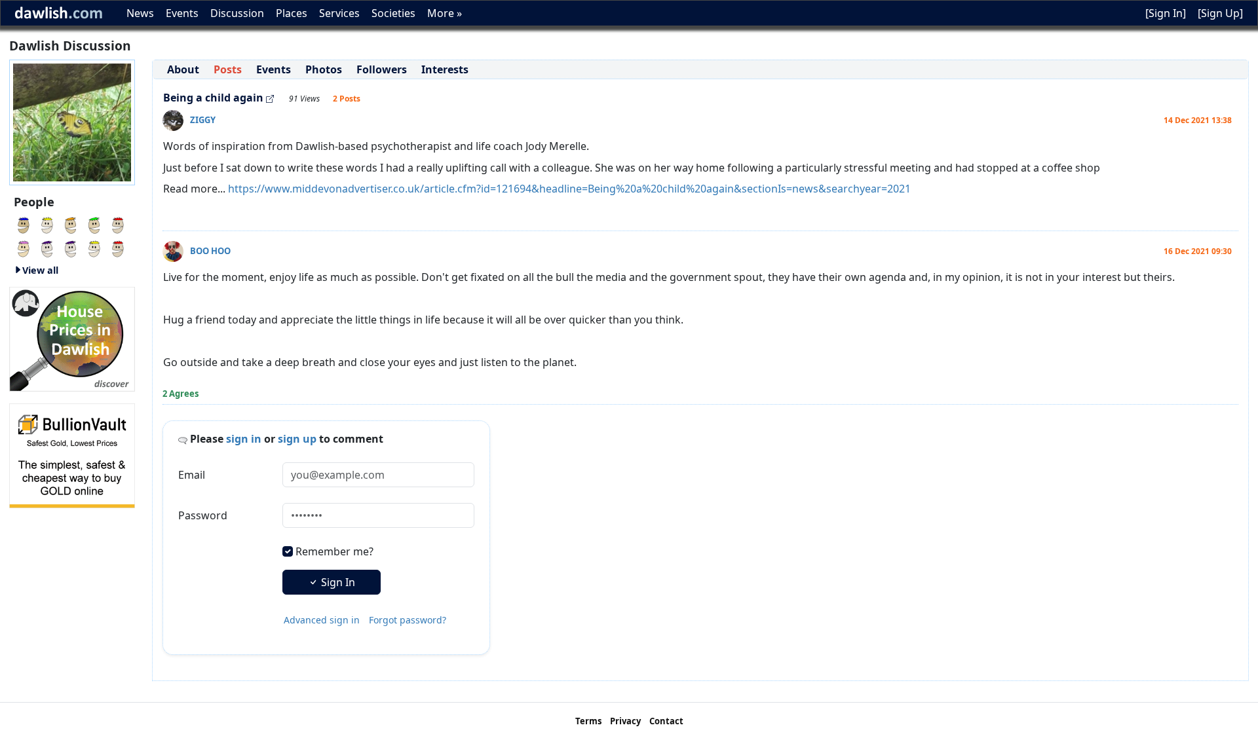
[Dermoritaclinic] (47, 224)
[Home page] (72, 121)
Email (191, 475)
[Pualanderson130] (70, 224)
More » (444, 13)
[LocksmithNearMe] (117, 224)
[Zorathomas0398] (117, 247)
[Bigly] (72, 338)
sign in (243, 439)
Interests (444, 69)
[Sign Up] (1220, 13)
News (140, 13)
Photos (323, 69)
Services (339, 13)
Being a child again (213, 97)
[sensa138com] (94, 224)
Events (182, 13)
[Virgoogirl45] (94, 247)
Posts (228, 69)
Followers (381, 69)
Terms (588, 721)
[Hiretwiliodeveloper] (70, 247)
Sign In (336, 582)
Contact (666, 721)
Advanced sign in (322, 620)
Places (291, 13)
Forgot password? (407, 620)
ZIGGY (203, 120)
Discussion (237, 13)
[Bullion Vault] (72, 454)
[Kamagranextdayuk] (23, 224)
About (183, 69)
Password (202, 515)
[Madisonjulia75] (23, 247)
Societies (393, 13)
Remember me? (334, 551)
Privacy (625, 721)
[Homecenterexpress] (47, 247)
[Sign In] (1165, 13)
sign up (297, 439)
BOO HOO (210, 251)
